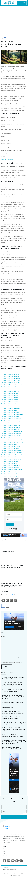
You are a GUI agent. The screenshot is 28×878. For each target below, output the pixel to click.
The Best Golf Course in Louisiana (10, 408)
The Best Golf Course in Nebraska (11, 427)
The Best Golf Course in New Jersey (11, 433)
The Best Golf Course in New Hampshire (12, 431)
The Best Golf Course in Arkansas (10, 378)
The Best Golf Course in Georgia (10, 391)
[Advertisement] (14, 20)
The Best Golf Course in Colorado (10, 382)
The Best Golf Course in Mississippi (11, 421)
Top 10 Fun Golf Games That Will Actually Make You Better (14, 717)
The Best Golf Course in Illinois (10, 397)
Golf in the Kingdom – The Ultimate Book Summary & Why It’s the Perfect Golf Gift (14, 729)
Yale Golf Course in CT (7, 159)
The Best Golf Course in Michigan (10, 416)
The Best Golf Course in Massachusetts (12, 414)
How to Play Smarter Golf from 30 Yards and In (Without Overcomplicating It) (14, 723)
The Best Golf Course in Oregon (10, 448)
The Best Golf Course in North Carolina (12, 440)
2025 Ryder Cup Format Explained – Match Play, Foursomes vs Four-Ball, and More (14, 697)
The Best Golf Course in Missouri (10, 423)
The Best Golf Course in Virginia (10, 467)
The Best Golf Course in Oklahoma (11, 446)
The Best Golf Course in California (11, 380)
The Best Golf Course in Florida (10, 389)
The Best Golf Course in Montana (10, 425)
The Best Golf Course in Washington (11, 469)
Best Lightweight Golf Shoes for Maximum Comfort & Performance (14, 735)
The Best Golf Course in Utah (9, 463)
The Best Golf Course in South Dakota (12, 457)
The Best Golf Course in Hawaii (10, 393)
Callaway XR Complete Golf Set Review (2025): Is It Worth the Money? (14, 690)
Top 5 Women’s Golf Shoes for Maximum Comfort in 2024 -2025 (14, 748)
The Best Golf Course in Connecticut (11, 384)
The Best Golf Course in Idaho (9, 395)
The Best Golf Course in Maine (9, 410)
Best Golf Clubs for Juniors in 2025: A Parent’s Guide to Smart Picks (14, 561)
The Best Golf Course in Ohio (9, 444)
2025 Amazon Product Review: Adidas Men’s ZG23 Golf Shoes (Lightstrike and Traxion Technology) (14, 742)
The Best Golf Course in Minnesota (11, 418)
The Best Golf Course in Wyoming (11, 476)
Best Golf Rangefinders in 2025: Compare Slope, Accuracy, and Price (14, 712)
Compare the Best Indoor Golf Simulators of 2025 (14, 707)
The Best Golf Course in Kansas (10, 404)
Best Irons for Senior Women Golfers (14, 702)
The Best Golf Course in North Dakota (12, 442)
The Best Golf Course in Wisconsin (11, 474)
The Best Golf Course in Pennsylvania (12, 450)
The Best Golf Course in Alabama (10, 372)
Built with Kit (14, 529)
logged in (11, 594)
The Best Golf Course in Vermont (10, 465)
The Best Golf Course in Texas (9, 461)
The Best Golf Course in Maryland (11, 412)
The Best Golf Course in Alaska (10, 374)
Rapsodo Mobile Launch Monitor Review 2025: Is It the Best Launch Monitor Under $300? (14, 580)
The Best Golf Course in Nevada (10, 429)
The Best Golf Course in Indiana (10, 399)
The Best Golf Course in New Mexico (11, 435)
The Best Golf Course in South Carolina (12, 455)
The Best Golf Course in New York (11, 438)
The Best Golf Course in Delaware (11, 387)
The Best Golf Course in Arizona (10, 376)
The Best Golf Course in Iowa (9, 401)
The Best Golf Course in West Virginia (12, 472)
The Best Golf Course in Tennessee (11, 459)
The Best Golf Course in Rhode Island (11, 452)
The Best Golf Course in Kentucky (10, 406)
